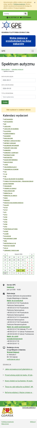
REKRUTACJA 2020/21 (10, 195)
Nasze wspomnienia (11, 160)
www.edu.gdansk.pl (29, 408)
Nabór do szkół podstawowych (18, 327)
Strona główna (5, 69)
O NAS (6, 164)
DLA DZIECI (7, 131)
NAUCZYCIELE (8, 162)
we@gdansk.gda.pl (13, 359)
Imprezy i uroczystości (12, 141)
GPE (3, 51)
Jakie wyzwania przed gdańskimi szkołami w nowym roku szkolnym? (19, 369)
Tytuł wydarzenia (7, 93)
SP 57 (5, 210)
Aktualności (8, 119)
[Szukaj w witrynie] (25, 14)
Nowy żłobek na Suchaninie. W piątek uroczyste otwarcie (19, 381)
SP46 (5, 222)
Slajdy (6, 205)
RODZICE (7, 200)
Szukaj (5, 102)
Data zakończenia (7, 85)
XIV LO (6, 248)
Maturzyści (8, 157)
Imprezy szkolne (10, 143)
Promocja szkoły (10, 188)
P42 (5, 172)
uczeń (6, 234)
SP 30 (5, 207)
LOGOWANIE (26, 17)
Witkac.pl (33, 422)
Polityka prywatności (7, 422)
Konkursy (7, 150)
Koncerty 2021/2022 (10, 148)
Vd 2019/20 (7, 236)
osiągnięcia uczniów (11, 169)
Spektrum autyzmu (11, 229)
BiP (5, 124)
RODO (6, 198)
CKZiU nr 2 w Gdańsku (11, 129)
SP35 (5, 217)
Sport (6, 231)
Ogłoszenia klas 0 (10, 167)
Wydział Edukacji (13, 352)
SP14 (5, 214)
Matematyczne (9, 155)
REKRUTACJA (8, 193)
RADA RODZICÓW (9, 191)
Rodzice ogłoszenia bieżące (13, 203)
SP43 (5, 219)
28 (23, 270)
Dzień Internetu (9, 133)
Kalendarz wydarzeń (17, 69)
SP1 (5, 212)
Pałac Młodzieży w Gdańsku (13, 179)
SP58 (5, 224)
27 (18, 270)
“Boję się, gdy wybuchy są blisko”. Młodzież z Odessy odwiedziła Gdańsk (19, 387)
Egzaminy (7, 136)
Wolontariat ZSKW (10, 238)
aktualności (8, 121)
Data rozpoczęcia (7, 76)
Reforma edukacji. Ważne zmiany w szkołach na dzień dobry (19, 393)
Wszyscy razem (9, 245)
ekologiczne (8, 138)
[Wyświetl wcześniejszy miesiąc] (5, 254)
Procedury (8, 186)
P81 (5, 176)
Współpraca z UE (10, 243)
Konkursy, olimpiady (11, 152)
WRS (5, 241)
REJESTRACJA (13, 17)
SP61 (5, 226)
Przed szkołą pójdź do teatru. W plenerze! (19, 375)
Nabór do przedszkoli (15, 301)
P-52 (5, 174)
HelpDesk (10, 287)
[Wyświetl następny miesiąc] (32, 254)
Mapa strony (5, 424)
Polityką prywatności (19, 4)
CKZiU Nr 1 (7, 126)
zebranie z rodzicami (11, 250)
